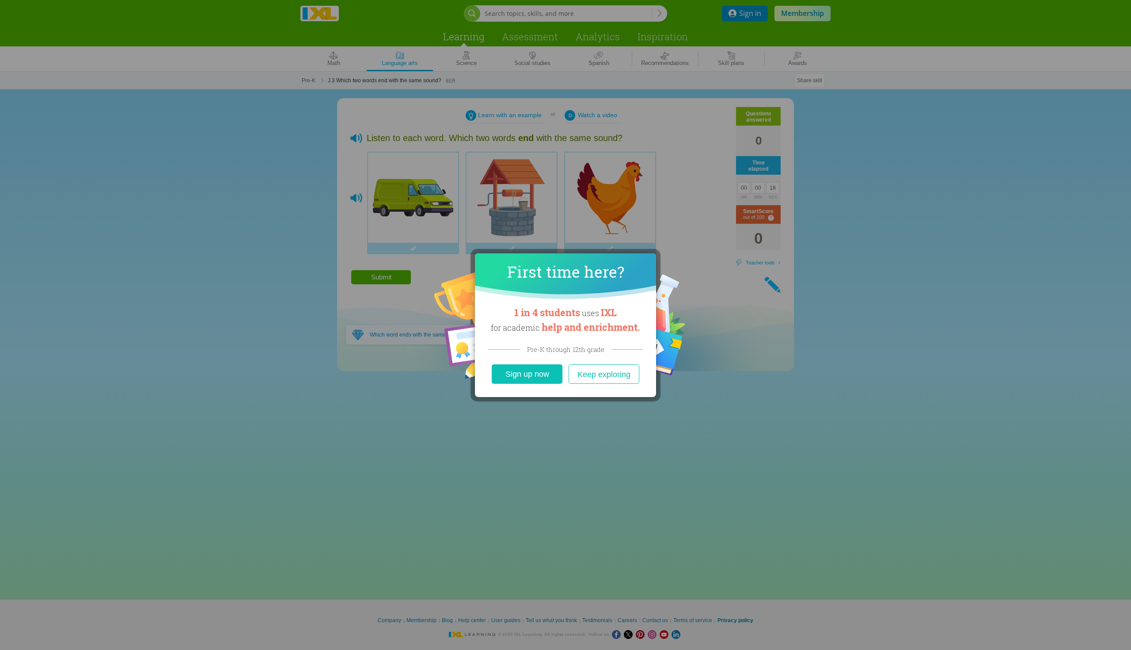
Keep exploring (603, 374)
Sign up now (527, 374)
